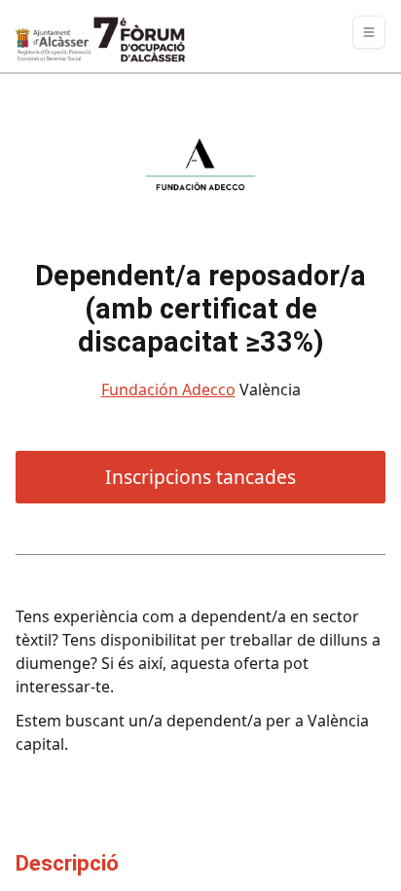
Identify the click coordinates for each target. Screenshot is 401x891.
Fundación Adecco (168, 389)
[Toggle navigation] (368, 32)
